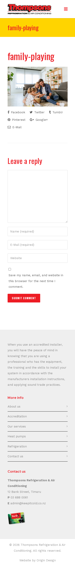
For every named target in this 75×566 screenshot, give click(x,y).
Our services (17, 426)
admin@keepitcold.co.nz (28, 503)
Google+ (41, 120)
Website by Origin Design (37, 560)
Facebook (17, 112)
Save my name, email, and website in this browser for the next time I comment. (36, 281)
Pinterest (18, 120)
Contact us (15, 456)
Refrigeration (17, 446)
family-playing (31, 56)
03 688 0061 (19, 497)
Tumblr (57, 112)
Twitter (39, 112)
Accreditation (17, 416)
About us (14, 406)
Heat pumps (17, 436)
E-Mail (16, 127)
